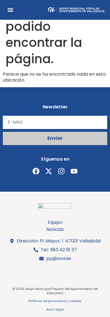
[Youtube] (74, 171)
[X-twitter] (48, 171)
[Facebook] (35, 171)
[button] (10, 10)
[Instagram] (61, 171)
